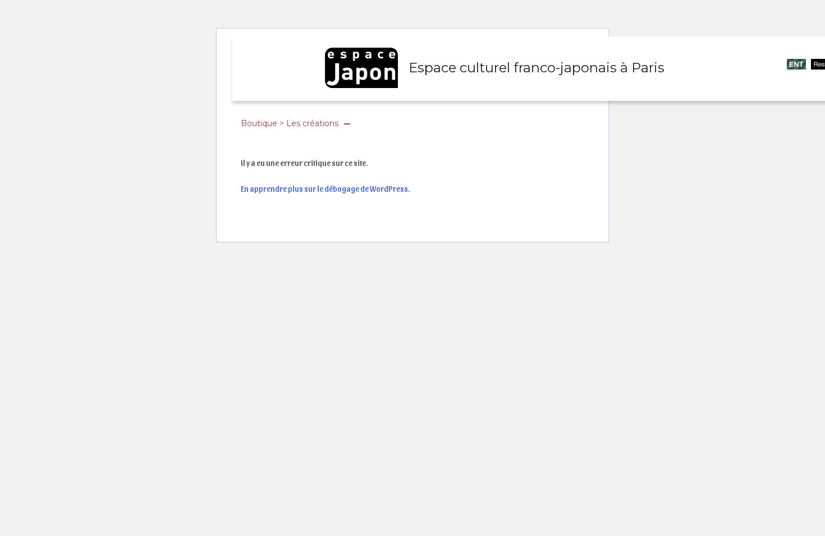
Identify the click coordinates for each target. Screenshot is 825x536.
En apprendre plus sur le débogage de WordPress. (325, 188)
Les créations (312, 123)
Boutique (259, 123)
